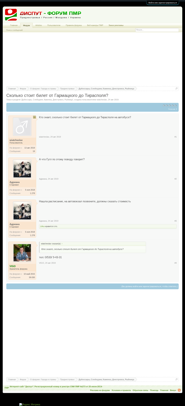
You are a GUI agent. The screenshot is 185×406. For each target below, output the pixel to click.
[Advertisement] (92, 61)
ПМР (7, 388)
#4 (176, 263)
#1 (176, 137)
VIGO (41, 263)
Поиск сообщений (14, 30)
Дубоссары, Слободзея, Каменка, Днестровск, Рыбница (47, 100)
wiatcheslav (102, 100)
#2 (176, 179)
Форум (26, 25)
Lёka (42, 226)
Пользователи (53, 25)
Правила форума (74, 25)
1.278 (32, 193)
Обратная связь (140, 390)
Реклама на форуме (100, 390)
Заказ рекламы (116, 25)
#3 (176, 221)
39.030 (32, 277)
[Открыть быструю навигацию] (176, 88)
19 (34, 151)
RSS (179, 390)
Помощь (154, 390)
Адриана (43, 179)
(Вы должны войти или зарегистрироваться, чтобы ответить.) (149, 286)
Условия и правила (121, 390)
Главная (14, 25)
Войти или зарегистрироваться (163, 3)
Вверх (173, 390)
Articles (38, 25)
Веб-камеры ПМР (95, 25)
